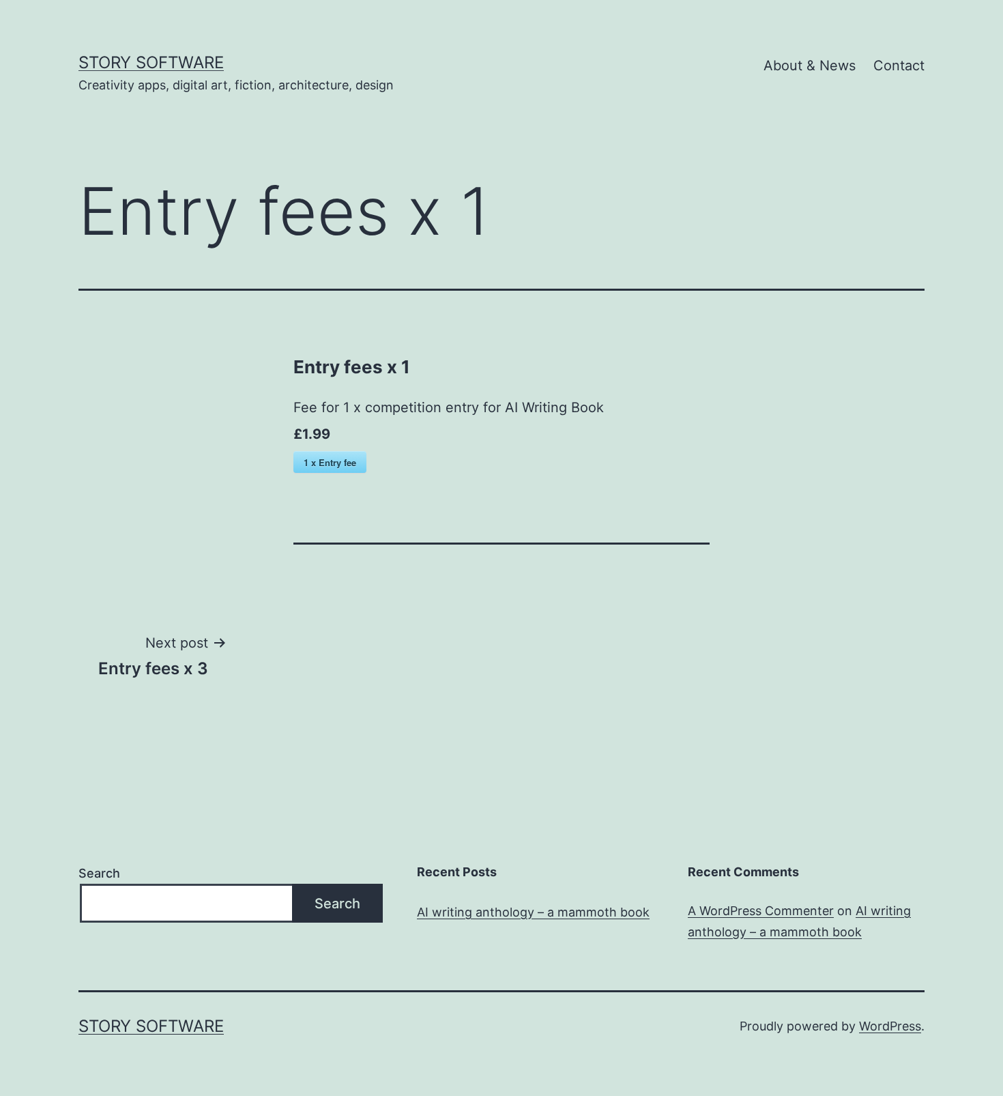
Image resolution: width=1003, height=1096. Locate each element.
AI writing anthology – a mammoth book (533, 912)
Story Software (151, 62)
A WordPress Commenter (761, 911)
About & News (810, 65)
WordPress (890, 1026)
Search (99, 873)
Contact (899, 65)
